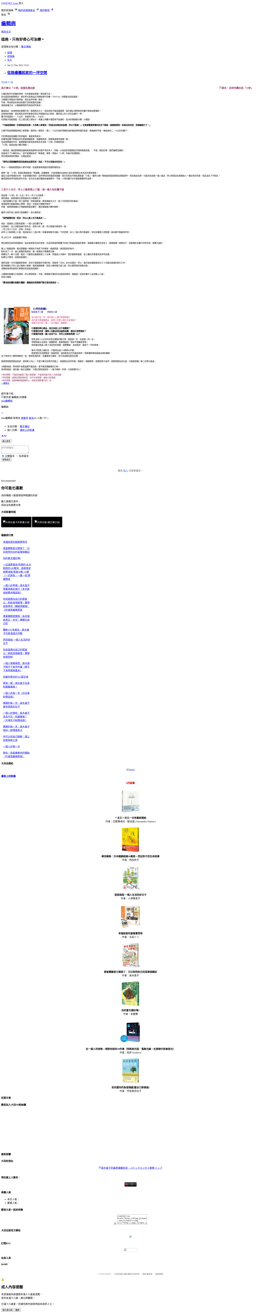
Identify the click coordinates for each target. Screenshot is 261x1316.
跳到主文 (6, 31)
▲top (4, 435)
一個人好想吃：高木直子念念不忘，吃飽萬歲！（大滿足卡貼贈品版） (16, 717)
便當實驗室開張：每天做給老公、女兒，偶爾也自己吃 (16, 620)
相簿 (9, 52)
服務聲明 (159, 1274)
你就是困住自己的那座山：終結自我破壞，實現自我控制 (16, 653)
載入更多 (6, 441)
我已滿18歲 (7, 1310)
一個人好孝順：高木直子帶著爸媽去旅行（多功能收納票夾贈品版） (16, 589)
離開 (17, 1310)
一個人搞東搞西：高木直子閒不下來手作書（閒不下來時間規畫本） (16, 667)
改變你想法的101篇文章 (15, 677)
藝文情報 (26, 46)
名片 (9, 60)
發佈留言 (6, 460)
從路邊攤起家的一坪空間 (27, 73)
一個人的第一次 (11, 746)
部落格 (10, 56)
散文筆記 (25, 426)
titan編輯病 (7, 401)
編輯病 (8, 23)
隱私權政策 (147, 1274)
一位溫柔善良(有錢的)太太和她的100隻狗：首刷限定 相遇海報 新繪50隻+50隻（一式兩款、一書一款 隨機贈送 (17, 571)
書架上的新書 (27, 430)
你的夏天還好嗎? (12, 558)
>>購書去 (5, 383)
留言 (31, 418)
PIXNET (108, 1274)
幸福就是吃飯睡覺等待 (15, 542)
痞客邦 (24, 418)
